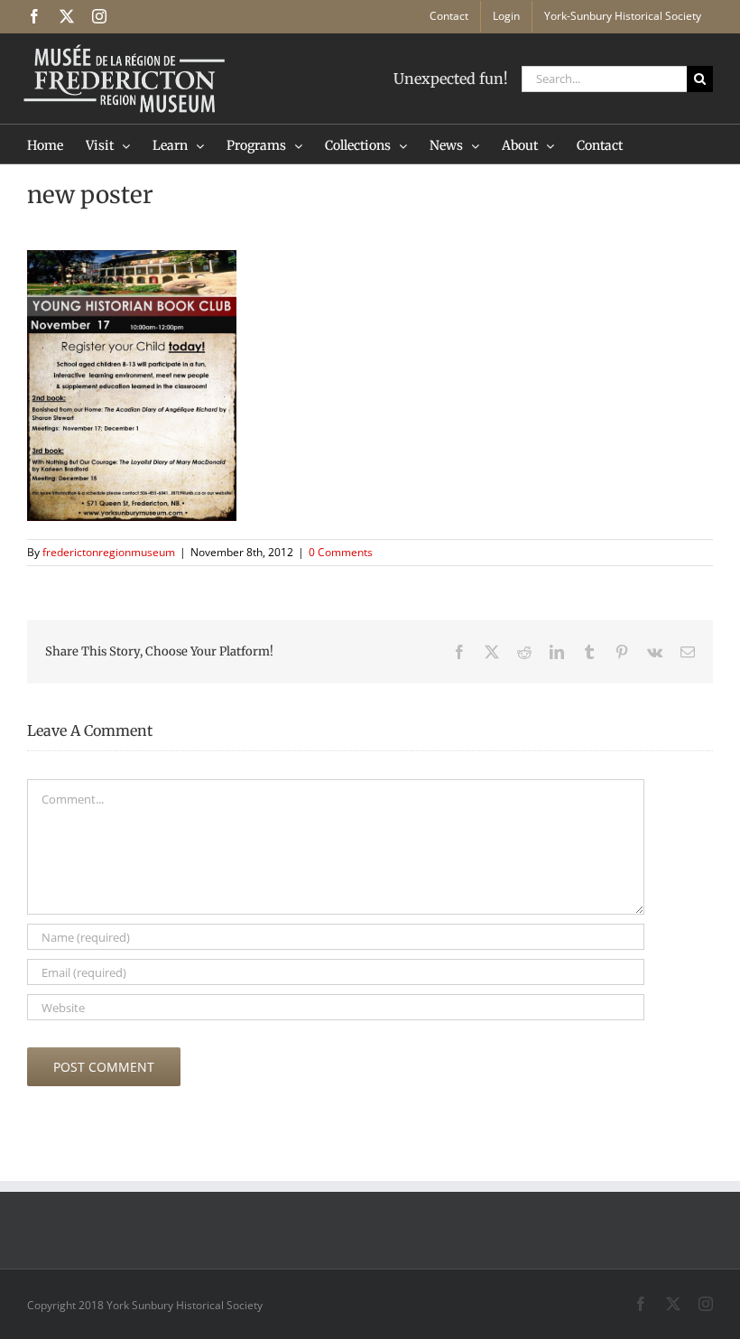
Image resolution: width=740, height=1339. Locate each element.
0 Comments (341, 552)
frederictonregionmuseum (108, 552)
